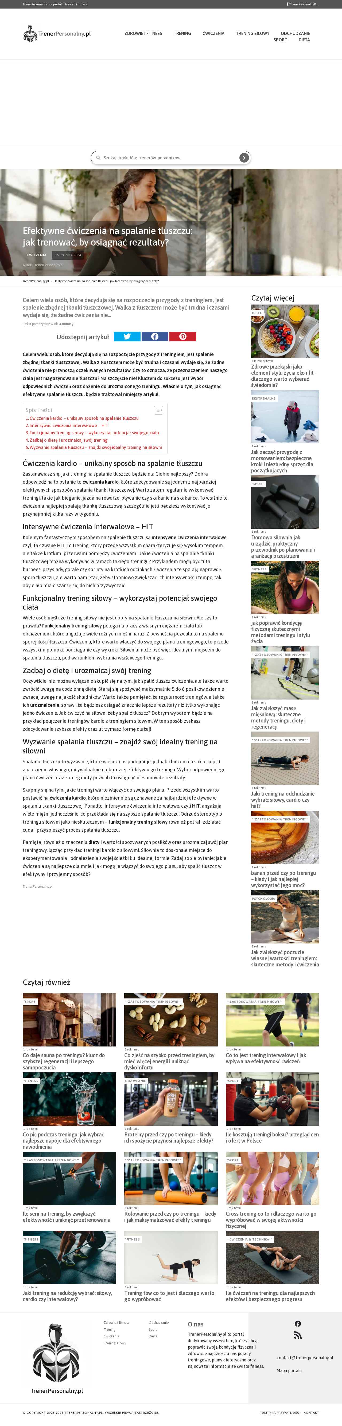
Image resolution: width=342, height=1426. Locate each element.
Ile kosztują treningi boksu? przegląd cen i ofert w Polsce (272, 1137)
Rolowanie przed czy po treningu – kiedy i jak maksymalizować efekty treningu (170, 1217)
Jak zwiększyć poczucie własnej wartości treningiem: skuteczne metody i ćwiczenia (285, 957)
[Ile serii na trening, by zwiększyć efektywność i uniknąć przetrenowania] (69, 1178)
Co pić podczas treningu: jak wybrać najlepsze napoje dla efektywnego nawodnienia (63, 1139)
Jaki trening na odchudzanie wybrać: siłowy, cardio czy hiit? (283, 798)
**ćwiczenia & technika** (249, 1239)
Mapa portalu (289, 1370)
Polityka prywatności (280, 1413)
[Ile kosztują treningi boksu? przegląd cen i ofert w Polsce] (272, 1099)
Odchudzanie (159, 1323)
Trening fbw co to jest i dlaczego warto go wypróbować (169, 1296)
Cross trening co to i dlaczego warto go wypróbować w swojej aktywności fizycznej (271, 1218)
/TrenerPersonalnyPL (303, 4)
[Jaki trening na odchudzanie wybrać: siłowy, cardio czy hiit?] (285, 758)
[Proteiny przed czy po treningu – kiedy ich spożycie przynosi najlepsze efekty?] (171, 1099)
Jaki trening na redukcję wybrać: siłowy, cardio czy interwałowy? (67, 1296)
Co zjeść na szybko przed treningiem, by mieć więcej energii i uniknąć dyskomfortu (169, 1060)
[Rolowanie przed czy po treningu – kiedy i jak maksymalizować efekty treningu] (171, 1178)
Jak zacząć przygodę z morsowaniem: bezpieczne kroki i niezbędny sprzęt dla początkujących (282, 456)
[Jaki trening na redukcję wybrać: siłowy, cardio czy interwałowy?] (69, 1257)
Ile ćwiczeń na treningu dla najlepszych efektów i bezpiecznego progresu (270, 1296)
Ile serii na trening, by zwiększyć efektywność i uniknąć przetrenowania (66, 1217)
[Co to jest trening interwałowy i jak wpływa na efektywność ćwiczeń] (272, 1019)
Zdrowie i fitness (143, 33)
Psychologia (263, 898)
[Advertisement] (171, 104)
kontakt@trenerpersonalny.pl (305, 1357)
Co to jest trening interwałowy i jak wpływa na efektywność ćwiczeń (266, 1058)
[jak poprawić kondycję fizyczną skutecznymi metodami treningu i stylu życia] (285, 587)
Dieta (304, 39)
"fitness (259, 569)
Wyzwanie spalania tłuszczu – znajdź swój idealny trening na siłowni (96, 447)
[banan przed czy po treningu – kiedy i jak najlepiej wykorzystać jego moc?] (285, 837)
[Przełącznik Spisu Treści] (156, 410)
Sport (280, 39)
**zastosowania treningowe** (280, 655)
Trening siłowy (252, 33)
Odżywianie (135, 1081)
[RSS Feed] (298, 1335)
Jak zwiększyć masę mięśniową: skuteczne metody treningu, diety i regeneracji (278, 713)
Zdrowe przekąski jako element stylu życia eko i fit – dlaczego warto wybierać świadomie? (284, 371)
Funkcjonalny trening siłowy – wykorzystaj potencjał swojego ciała (94, 432)
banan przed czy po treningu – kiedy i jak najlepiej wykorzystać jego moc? (283, 877)
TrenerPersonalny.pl (36, 281)
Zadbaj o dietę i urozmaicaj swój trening (69, 440)
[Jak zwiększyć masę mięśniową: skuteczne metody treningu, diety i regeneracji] (285, 673)
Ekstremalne (264, 398)
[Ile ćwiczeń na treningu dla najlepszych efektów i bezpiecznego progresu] (272, 1257)
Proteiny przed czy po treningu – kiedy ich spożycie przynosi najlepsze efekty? (168, 1137)
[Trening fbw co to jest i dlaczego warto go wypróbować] (171, 1257)
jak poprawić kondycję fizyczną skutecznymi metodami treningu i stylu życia (280, 627)
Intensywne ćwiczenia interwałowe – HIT (69, 425)
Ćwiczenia (213, 33)
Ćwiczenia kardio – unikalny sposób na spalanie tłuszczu (84, 418)
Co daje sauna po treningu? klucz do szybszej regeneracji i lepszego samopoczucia (64, 1060)
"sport (258, 484)
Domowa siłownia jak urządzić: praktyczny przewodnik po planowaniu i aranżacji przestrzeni (283, 542)
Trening (182, 33)
